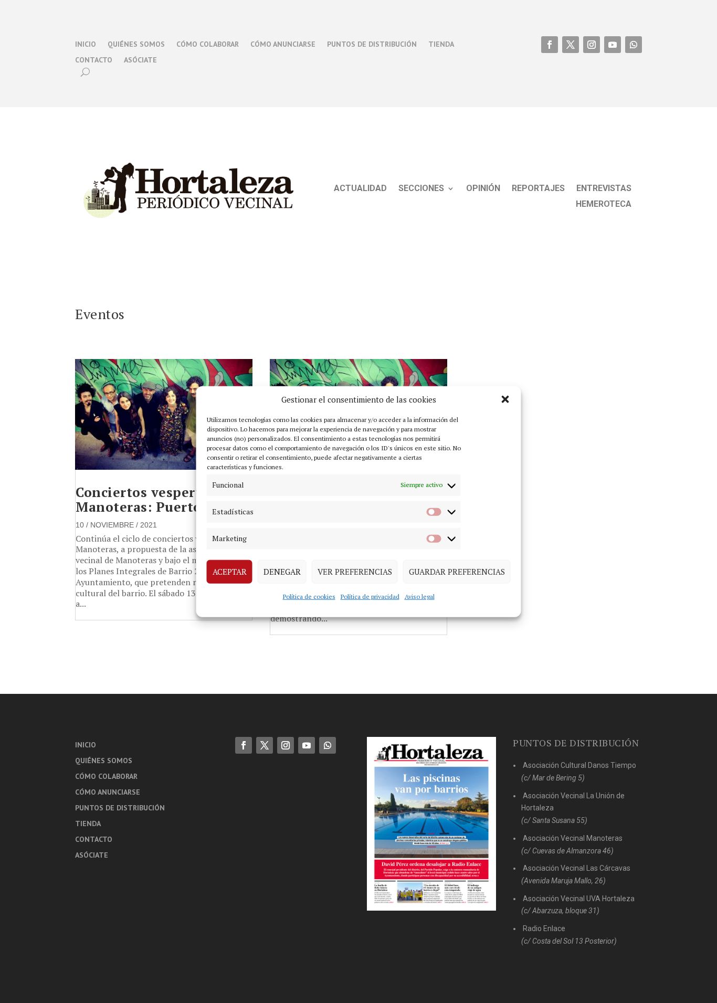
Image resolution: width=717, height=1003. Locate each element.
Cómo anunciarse (282, 44)
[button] (505, 399)
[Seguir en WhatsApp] (633, 44)
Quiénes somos (136, 44)
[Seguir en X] (570, 44)
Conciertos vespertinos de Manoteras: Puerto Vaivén (163, 499)
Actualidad (360, 189)
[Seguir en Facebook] (549, 44)
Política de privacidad (370, 596)
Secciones (421, 189)
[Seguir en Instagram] (591, 44)
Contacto (93, 60)
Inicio (85, 44)
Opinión (483, 189)
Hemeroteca (603, 204)
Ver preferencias (355, 571)
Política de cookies (309, 596)
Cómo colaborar (207, 44)
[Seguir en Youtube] (612, 44)
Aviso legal (420, 596)
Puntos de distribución (372, 44)
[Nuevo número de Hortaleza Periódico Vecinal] (431, 824)
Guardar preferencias (457, 571)
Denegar (282, 571)
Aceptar (230, 571)
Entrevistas (603, 189)
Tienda (441, 44)
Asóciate (140, 60)
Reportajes (538, 189)
